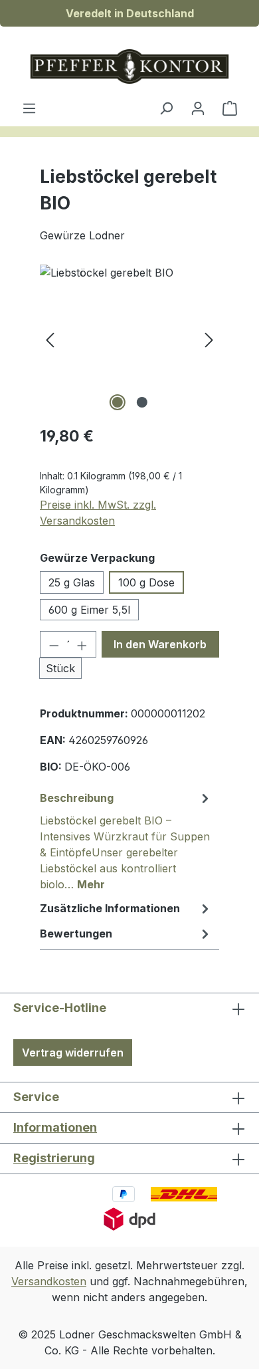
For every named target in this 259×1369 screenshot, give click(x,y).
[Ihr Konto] (198, 107)
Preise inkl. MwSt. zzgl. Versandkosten (98, 512)
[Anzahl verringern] (54, 644)
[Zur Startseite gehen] (129, 66)
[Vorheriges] (50, 339)
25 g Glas (71, 582)
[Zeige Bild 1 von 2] (117, 402)
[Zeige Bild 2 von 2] (141, 402)
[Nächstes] (209, 339)
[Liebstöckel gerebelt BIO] (129, 339)
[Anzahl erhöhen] (82, 644)
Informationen (55, 1127)
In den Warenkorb (160, 644)
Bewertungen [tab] (76, 933)
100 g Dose (146, 582)
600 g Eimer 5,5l (89, 609)
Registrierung (54, 1158)
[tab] (126, 840)
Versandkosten (48, 1281)
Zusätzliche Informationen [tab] (110, 908)
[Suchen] (166, 107)
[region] (129, 339)
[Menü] (29, 107)
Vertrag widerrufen (73, 1052)
